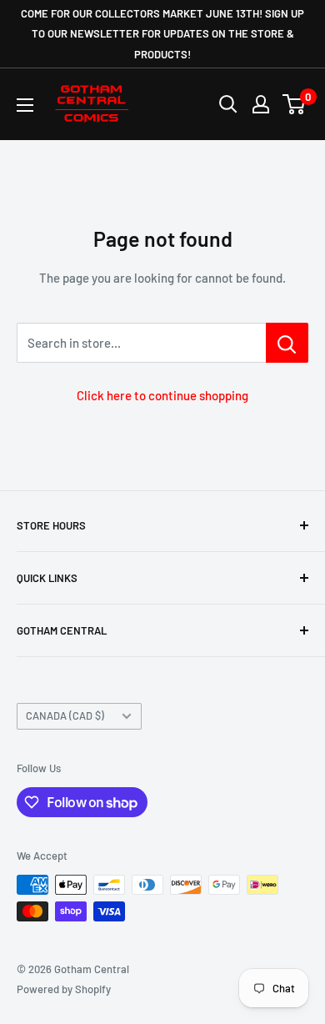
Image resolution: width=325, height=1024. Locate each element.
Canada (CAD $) (65, 715)
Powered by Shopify (64, 989)
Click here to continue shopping (162, 395)
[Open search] (228, 104)
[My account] (260, 104)
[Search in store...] (287, 343)
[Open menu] (25, 105)
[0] (294, 104)
